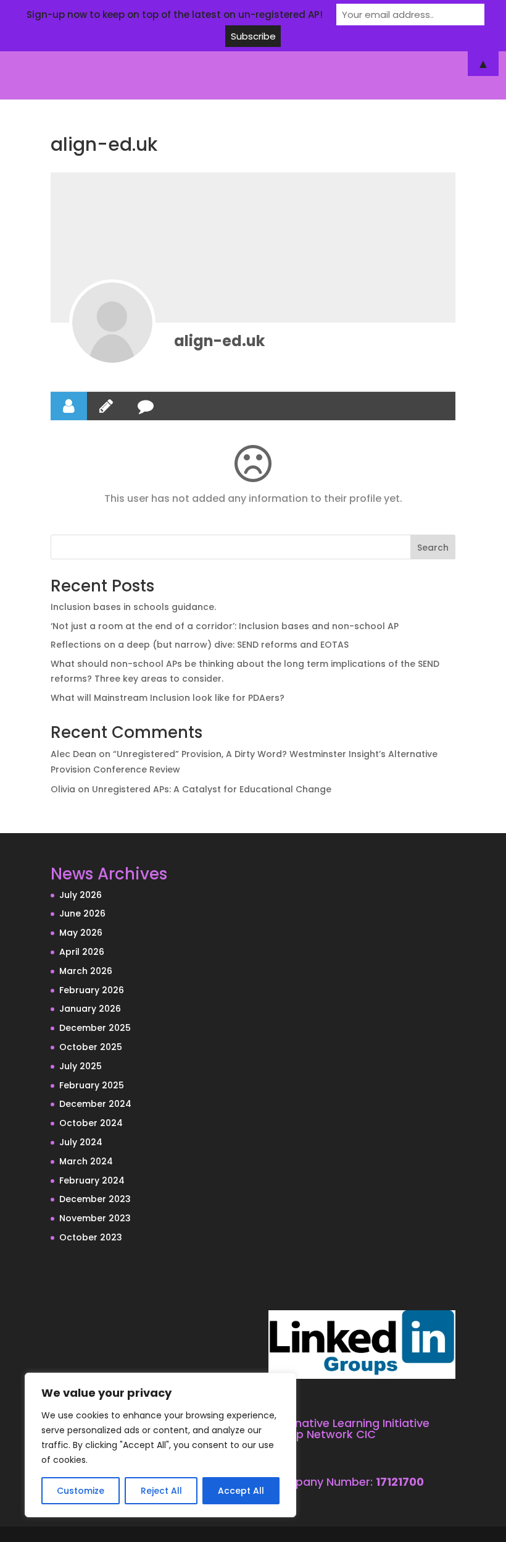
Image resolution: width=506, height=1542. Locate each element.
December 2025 (95, 1028)
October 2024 (91, 1123)
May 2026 (80, 932)
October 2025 (90, 1047)
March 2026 (85, 971)
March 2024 (86, 1161)
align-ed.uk (219, 341)
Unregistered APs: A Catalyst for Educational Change (211, 789)
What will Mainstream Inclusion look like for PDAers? (167, 698)
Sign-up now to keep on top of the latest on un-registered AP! (175, 14)
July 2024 (80, 1142)
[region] (160, 1445)
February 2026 (91, 990)
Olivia (63, 789)
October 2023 (90, 1237)
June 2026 (82, 913)
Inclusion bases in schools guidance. (133, 607)
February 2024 (92, 1180)
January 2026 (90, 1008)
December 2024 (95, 1104)
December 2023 (95, 1199)
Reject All (161, 1491)
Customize (80, 1491)
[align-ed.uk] (112, 322)
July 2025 (80, 1066)
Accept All (241, 1491)
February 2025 (91, 1085)
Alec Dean (73, 754)
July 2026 (80, 895)
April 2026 (81, 952)
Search (433, 547)
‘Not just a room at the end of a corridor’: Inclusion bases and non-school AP (225, 626)
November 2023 (95, 1218)
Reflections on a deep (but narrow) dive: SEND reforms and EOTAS (200, 644)
